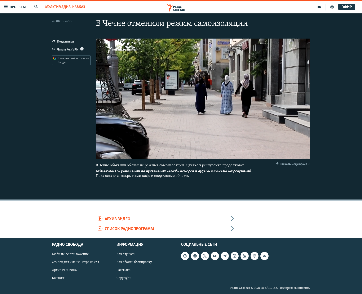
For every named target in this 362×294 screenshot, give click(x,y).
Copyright (123, 278)
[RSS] (244, 256)
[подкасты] (332, 7)
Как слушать (125, 254)
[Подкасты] (255, 256)
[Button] (63, 43)
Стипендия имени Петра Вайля (75, 262)
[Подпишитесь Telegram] (225, 256)
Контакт (58, 278)
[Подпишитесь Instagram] (235, 256)
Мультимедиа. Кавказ (65, 7)
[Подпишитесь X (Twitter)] (205, 256)
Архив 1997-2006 (64, 270)
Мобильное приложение (70, 254)
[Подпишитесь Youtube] (215, 256)
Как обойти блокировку (134, 262)
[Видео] (319, 7)
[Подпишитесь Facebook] (195, 256)
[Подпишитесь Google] (185, 256)
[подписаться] (264, 256)
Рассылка (123, 270)
